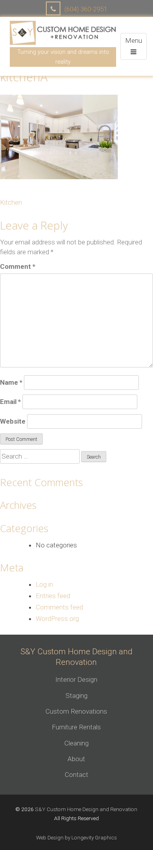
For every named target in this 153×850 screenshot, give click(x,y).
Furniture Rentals (76, 727)
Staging (76, 695)
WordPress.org (57, 618)
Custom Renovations (76, 711)
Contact (76, 774)
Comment (17, 266)
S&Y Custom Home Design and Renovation (86, 809)
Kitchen (11, 202)
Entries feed (53, 596)
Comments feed (59, 607)
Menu (136, 45)
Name (11, 382)
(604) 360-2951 (85, 9)
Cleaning (76, 743)
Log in (44, 584)
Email (10, 402)
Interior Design (76, 679)
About (76, 759)
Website (13, 421)
